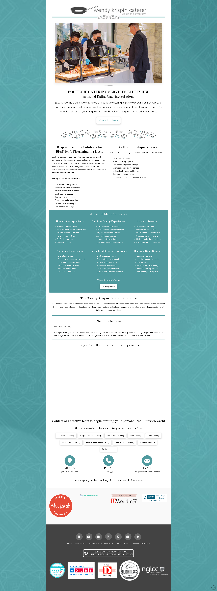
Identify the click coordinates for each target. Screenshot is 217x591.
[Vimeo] (98, 536)
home (69, 543)
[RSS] (128, 536)
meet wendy (80, 543)
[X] (89, 536)
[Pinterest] (118, 536)
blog (100, 543)
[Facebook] (79, 536)
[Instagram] (108, 536)
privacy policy (123, 543)
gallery (91, 543)
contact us (109, 543)
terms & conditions (141, 543)
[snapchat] (137, 536)
